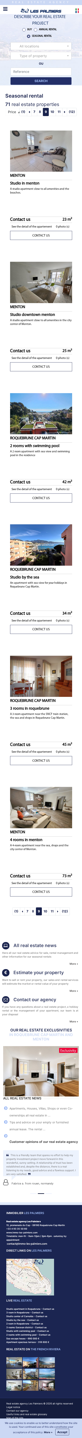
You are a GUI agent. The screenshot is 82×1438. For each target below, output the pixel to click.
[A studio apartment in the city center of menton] (14, 1373)
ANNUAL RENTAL (48, 29)
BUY (29, 29)
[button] (41, 46)
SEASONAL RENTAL (42, 36)
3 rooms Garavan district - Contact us (26, 1327)
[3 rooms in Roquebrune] (41, 676)
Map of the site (14, 1417)
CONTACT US (41, 235)
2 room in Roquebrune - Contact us (24, 1323)
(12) (72, 112)
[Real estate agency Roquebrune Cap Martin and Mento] (41, 10)
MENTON (25, 180)
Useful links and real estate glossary (26, 1414)
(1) (23, 112)
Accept (62, 1432)
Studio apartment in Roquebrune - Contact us (30, 1309)
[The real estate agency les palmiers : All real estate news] (5, 946)
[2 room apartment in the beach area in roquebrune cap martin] (30, 1373)
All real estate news (35, 945)
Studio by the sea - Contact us (22, 1320)
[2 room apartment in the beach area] (30, 1385)
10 (52, 112)
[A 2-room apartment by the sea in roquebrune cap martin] (14, 1362)
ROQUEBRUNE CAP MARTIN (35, 442)
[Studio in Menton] (41, 151)
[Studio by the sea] (41, 545)
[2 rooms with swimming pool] (41, 413)
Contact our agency (34, 999)
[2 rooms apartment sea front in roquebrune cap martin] (47, 1373)
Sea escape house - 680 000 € (22, 1338)
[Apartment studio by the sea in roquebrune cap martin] (30, 1362)
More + (74, 963)
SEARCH (41, 81)
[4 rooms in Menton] (41, 807)
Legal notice (13, 1407)
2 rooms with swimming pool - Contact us (28, 1334)
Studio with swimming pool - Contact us (27, 1331)
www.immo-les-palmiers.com (21, 1232)
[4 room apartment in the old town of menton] (47, 1362)
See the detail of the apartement (32, 226)
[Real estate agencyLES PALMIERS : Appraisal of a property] (5, 973)
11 (59, 112)
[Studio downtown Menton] (41, 282)
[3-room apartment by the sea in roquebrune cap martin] (47, 1385)
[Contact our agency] (27, 1243)
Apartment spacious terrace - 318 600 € (27, 1342)
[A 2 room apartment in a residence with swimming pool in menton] (14, 1385)
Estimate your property (38, 972)
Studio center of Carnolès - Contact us (26, 1316)
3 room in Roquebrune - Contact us (24, 1312)
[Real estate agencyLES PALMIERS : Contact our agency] (5, 1000)
